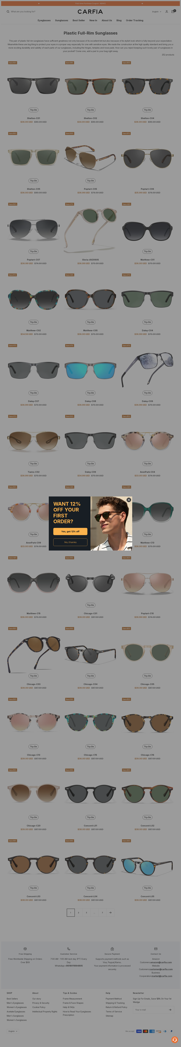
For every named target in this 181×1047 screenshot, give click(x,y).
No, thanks (70, 542)
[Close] (128, 499)
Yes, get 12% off (70, 531)
